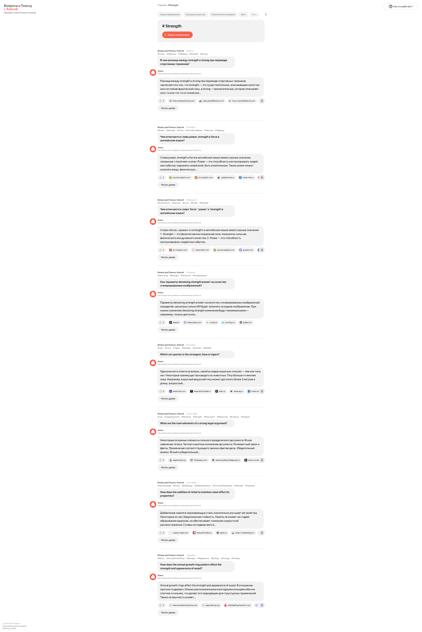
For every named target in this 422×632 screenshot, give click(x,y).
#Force (180, 130)
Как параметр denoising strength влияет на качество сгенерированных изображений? (193, 283)
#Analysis (245, 417)
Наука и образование (170, 14)
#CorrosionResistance (222, 486)
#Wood (161, 558)
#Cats (160, 348)
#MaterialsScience (203, 486)
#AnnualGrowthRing (175, 558)
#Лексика (208, 130)
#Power (161, 130)
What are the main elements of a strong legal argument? (193, 423)
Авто (243, 14)
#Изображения (200, 275)
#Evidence (234, 417)
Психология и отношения (223, 14)
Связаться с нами (9, 628)
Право (255, 14)
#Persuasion (209, 417)
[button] (177, 35)
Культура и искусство (195, 14)
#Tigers (176, 348)
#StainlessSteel (164, 486)
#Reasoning (222, 417)
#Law (160, 417)
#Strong (204, 54)
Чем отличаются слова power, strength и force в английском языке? (189, 138)
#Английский (164, 203)
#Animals (197, 348)
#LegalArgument (172, 417)
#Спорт (161, 54)
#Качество (186, 275)
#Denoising (163, 275)
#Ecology (225, 558)
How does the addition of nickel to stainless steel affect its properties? (194, 494)
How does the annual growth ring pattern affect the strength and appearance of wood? (191, 566)
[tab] (177, 14)
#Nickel (176, 486)
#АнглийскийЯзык (193, 130)
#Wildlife (207, 348)
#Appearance (203, 558)
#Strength (193, 54)
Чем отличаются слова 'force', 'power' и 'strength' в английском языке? (191, 211)
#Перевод (182, 54)
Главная (162, 5)
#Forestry (235, 558)
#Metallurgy (187, 486)
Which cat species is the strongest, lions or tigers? (190, 354)
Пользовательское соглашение (15, 626)
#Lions (168, 348)
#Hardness (250, 486)
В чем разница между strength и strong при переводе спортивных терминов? (193, 62)
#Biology (215, 558)
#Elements (186, 417)
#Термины (171, 54)
